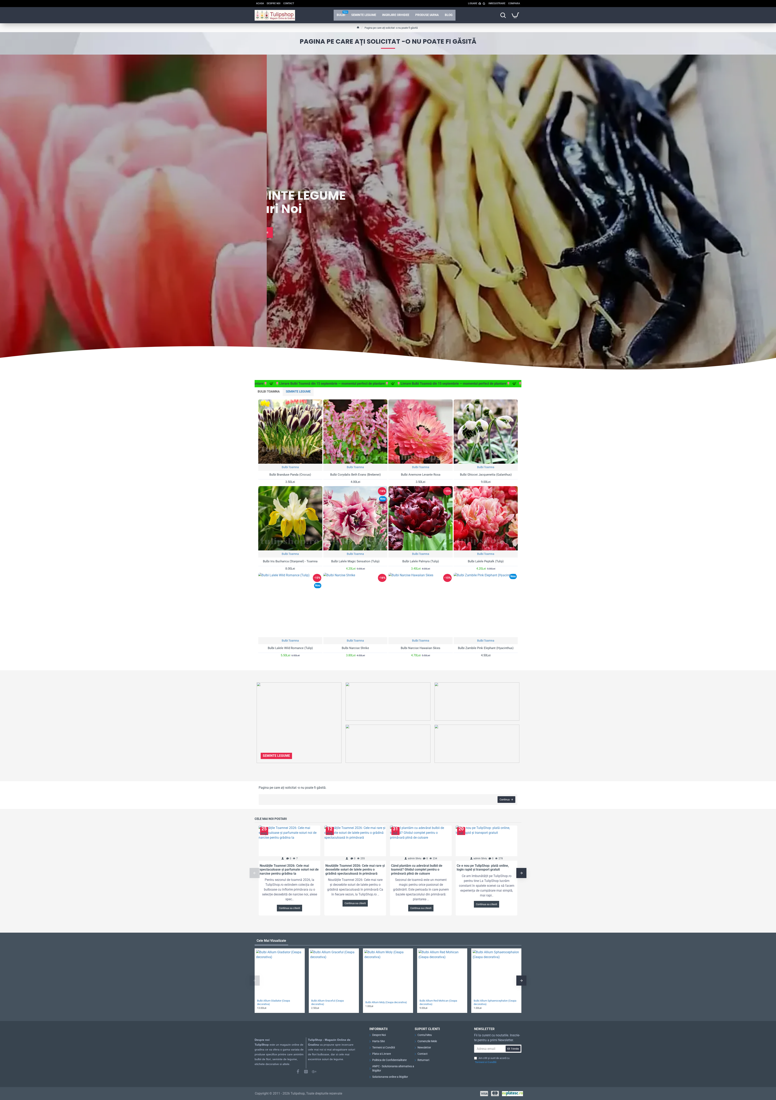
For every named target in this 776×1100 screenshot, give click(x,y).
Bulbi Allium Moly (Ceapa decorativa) (386, 1002)
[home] (358, 27)
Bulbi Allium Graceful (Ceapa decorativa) (327, 1002)
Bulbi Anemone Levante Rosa (420, 474)
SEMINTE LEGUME (298, 391)
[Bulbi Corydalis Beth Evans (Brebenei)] (355, 431)
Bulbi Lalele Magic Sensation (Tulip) (355, 561)
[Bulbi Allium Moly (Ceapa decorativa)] (388, 973)
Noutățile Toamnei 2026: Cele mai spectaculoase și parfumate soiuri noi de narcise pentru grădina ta (289, 869)
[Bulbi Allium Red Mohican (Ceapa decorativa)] (442, 973)
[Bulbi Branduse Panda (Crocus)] (290, 431)
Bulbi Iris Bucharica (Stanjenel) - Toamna (290, 561)
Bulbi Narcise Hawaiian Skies (420, 648)
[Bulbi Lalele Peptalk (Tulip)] (486, 518)
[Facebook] (298, 1071)
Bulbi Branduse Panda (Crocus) (290, 474)
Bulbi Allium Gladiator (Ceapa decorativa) (273, 1002)
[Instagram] (306, 1071)
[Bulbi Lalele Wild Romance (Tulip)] (290, 605)
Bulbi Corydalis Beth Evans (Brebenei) (355, 474)
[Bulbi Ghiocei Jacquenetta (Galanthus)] (486, 431)
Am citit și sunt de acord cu (492, 1060)
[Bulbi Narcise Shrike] (355, 605)
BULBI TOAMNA (269, 391)
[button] (255, 873)
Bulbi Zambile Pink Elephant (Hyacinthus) (485, 648)
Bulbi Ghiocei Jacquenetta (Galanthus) (486, 474)
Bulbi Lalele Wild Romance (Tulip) (290, 648)
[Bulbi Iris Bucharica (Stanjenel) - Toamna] (290, 518)
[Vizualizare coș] (515, 15)
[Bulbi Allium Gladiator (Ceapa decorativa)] (279, 973)
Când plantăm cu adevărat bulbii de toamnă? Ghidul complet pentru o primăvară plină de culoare (416, 869)
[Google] (314, 1071)
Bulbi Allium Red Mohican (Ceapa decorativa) (438, 1002)
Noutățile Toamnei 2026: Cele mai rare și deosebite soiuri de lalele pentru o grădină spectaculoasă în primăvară (355, 869)
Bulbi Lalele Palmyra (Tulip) (420, 561)
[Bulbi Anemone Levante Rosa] (420, 431)
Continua (505, 799)
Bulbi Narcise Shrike (355, 648)
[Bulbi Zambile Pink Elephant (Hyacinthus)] (486, 605)
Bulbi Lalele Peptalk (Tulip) (486, 561)
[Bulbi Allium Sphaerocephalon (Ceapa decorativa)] (496, 973)
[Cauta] (503, 15)
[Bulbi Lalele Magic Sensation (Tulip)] (355, 518)
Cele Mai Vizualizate (271, 941)
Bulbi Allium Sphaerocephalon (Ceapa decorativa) (495, 1002)
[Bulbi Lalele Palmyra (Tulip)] (420, 518)
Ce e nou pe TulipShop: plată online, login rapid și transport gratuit (483, 867)
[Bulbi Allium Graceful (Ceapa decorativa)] (333, 973)
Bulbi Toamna (290, 467)
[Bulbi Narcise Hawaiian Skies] (420, 605)
